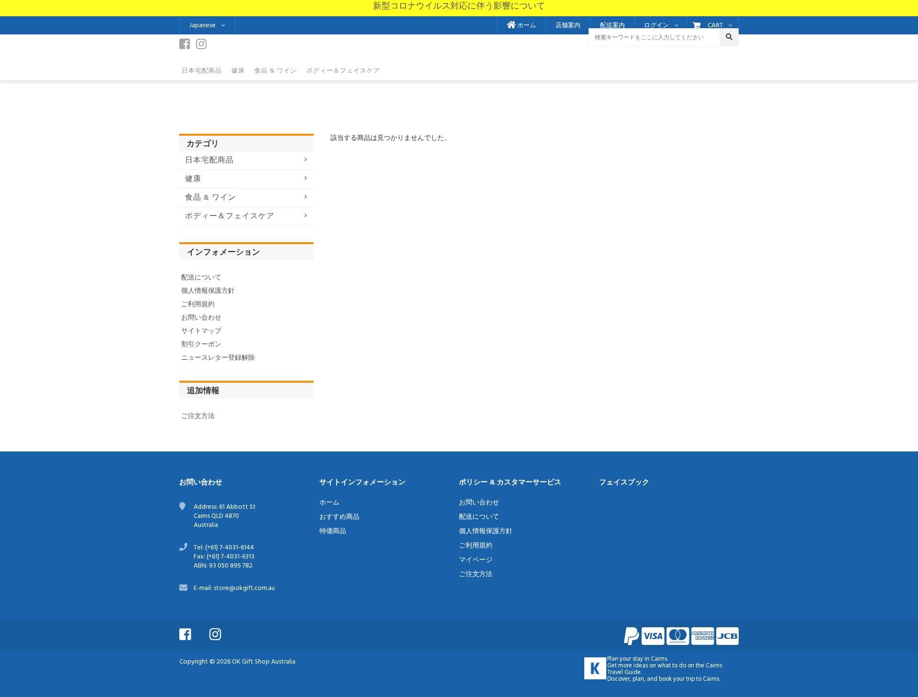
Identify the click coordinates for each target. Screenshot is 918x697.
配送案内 (612, 26)
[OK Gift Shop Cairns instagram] (203, 47)
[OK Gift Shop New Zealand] (595, 668)
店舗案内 (568, 26)
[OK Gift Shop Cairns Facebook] (187, 47)
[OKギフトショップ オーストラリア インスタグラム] (223, 633)
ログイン (656, 26)
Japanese (202, 26)
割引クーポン (201, 344)
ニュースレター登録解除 (218, 358)
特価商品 (332, 531)
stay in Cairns (650, 659)
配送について (201, 277)
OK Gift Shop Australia (263, 661)
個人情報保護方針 (208, 291)
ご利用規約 (198, 304)
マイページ (475, 560)
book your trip (677, 679)
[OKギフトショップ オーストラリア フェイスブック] (193, 633)
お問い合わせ (201, 317)
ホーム (526, 26)
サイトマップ (201, 331)
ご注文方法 (198, 416)
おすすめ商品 (339, 517)
